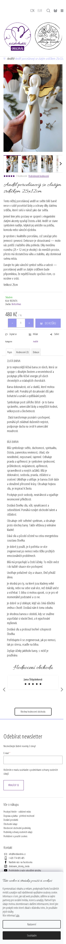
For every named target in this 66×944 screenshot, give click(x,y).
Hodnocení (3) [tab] (22, 352)
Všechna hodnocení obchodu (33, 711)
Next (62, 689)
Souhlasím (32, 935)
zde (17, 915)
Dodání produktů (11, 819)
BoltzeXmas (16, 304)
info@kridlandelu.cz (17, 854)
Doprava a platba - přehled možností (19, 815)
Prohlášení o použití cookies (15, 836)
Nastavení (31, 924)
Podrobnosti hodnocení (39, 176)
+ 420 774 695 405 (16, 858)
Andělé (35, 341)
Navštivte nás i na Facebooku (20, 862)
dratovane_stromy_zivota (19, 866)
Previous (3, 689)
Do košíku (50, 323)
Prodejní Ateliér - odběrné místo (17, 811)
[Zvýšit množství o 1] (29, 323)
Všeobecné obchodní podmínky (17, 828)
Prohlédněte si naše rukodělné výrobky (25, 870)
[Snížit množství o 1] (12, 323)
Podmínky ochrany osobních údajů (18, 832)
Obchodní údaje (10, 824)
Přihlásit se (13, 785)
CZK (32, 10)
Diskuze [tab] (36, 352)
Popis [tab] (9, 352)
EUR (39, 10)
